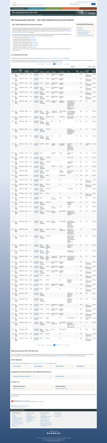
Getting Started (43, 415)
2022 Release (59, 366)
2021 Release (80, 366)
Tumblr (53, 433)
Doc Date (36, 70)
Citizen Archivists (78, 1)
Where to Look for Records (45, 421)
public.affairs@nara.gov (63, 388)
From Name (62, 71)
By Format (14, 416)
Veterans (28, 421)
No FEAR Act (65, 438)
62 (52, 64)
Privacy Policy (48, 438)
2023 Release (38, 366)
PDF (35, 75)
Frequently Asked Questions (22, 376)
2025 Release (17, 366)
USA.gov (69, 438)
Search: (72, 66)
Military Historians (29, 416)
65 (58, 64)
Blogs (57, 433)
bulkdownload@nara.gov (61, 355)
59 (47, 64)
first (39, 64)
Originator (82, 71)
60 (49, 64)
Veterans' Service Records (36, 8)
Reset (94, 66)
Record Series (87, 71)
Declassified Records (44, 420)
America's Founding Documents (88, 8)
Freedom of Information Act (57, 438)
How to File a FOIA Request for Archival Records (46, 425)
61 (50, 64)
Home (13, 15)
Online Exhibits (15, 426)
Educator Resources (53, 8)
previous (42, 64)
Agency (31, 71)
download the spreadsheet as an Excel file (55, 58)
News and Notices (58, 415)
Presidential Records (16, 420)
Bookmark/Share (86, 1)
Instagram (51, 433)
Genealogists (28, 415)
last (68, 64)
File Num (48, 71)
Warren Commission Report (84, 30)
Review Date (94, 71)
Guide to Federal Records (45, 418)
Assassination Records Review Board (85, 35)
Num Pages (77, 71)
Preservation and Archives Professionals (31, 418)
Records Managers (29, 420)
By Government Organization (17, 417)
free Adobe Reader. (25, 400)
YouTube (55, 433)
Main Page (80, 27)
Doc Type (42, 71)
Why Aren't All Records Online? (46, 423)
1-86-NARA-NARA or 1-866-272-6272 (53, 441)
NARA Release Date (21, 70)
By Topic (13, 415)
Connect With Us (53, 431)
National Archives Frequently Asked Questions (45, 417)
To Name (53, 71)
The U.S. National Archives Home (28, 4)
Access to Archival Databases (17, 422)
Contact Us (93, 1)
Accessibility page (40, 401)
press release (31, 37)
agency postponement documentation (38, 363)
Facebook (47, 433)
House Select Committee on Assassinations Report (84, 33)
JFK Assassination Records (29, 15)
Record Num (16, 71)
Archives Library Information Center (17, 424)
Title (68, 71)
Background (80, 29)
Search (93, 4)
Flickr (59, 433)
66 (59, 64)
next (66, 64)
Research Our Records (18, 8)
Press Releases (59, 376)
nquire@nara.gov (19, 388)
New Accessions (58, 416)
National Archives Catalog (17, 419)
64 (56, 64)
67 (61, 64)
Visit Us (71, 8)
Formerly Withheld (27, 71)
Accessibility (43, 438)
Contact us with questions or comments (18, 407)
